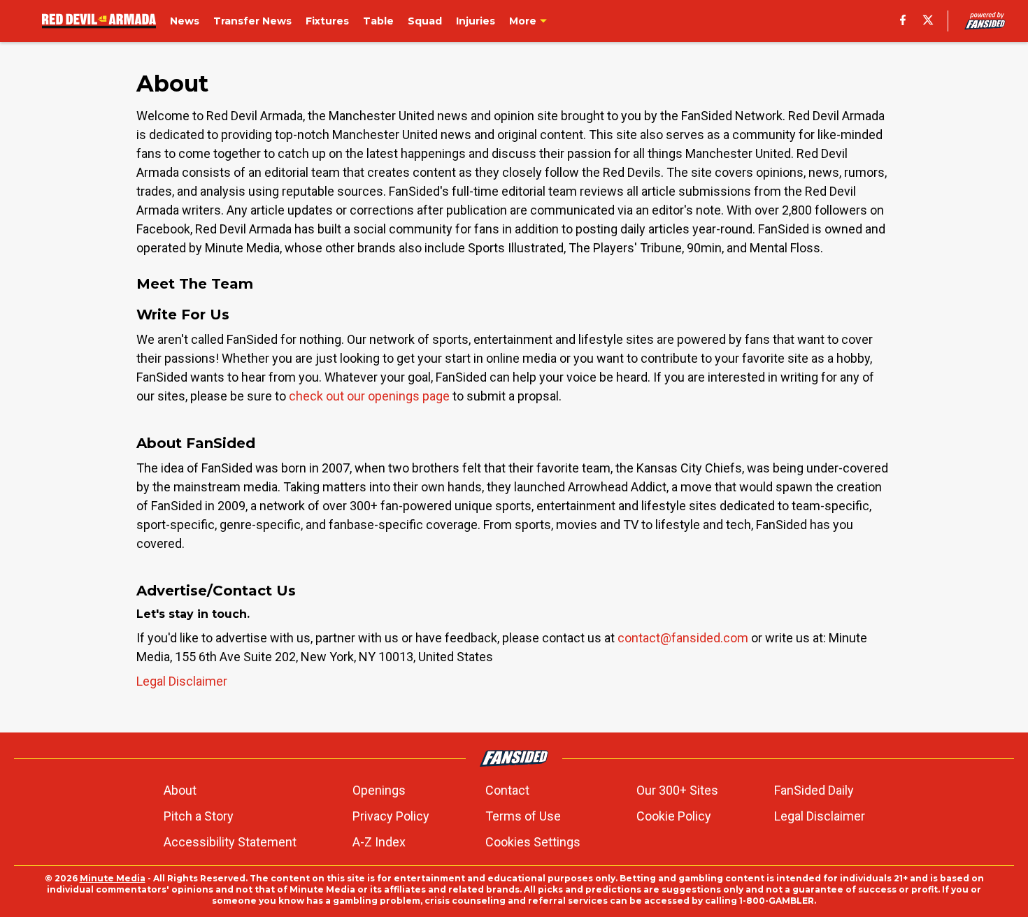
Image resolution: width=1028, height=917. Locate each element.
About (180, 790)
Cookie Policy (673, 816)
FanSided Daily (814, 790)
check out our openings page (369, 396)
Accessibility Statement (230, 842)
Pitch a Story (199, 816)
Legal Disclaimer (181, 681)
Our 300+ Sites (677, 790)
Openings (379, 790)
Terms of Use (523, 816)
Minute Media (112, 878)
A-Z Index (379, 842)
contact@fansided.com (682, 637)
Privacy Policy (390, 816)
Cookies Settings (532, 842)
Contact (507, 790)
